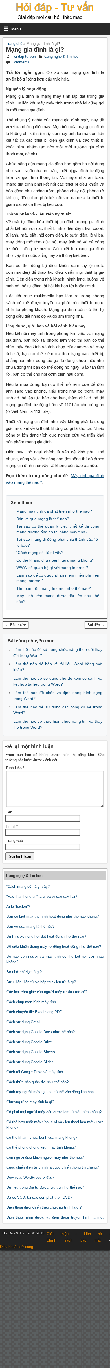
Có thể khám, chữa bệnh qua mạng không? (55, 560)
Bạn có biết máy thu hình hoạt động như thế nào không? (52, 916)
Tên (10, 812)
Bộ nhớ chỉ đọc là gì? (24, 972)
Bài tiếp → (96, 625)
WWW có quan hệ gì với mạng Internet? (52, 567)
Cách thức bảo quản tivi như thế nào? (37, 1082)
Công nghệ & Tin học (61, 56)
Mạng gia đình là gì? (35, 49)
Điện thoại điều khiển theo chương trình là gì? (44, 1207)
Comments (20, 62)
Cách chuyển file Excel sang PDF (34, 1012)
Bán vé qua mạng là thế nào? (42, 519)
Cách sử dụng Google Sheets (30, 1052)
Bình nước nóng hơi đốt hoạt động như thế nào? (46, 936)
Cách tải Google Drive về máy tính (34, 1072)
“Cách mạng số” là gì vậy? (39, 552)
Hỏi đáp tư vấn (24, 56)
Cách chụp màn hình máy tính (31, 1002)
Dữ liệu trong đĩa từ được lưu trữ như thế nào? (45, 1187)
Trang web (14, 840)
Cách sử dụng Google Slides (30, 1062)
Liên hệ (93, 1234)
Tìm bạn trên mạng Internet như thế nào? (53, 588)
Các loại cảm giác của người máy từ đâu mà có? (46, 992)
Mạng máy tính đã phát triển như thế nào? (54, 511)
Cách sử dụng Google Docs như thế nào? (40, 1032)
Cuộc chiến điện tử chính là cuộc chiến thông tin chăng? (52, 1167)
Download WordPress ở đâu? (30, 1177)
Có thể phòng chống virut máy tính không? (41, 1147)
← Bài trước (15, 625)
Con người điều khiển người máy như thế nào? (45, 1157)
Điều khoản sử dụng (16, 1247)
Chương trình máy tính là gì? (30, 1102)
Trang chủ (14, 43)
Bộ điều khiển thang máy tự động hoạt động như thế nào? (53, 946)
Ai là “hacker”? (18, 906)
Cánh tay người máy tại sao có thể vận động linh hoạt (50, 1092)
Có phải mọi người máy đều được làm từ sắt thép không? (54, 1112)
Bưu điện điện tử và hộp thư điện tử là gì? (41, 982)
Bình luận (15, 768)
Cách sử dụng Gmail (23, 1022)
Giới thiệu (58, 1234)
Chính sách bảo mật (74, 1240)
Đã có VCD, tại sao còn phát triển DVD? (39, 1197)
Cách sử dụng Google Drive (29, 1042)
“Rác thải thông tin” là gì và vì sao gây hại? (41, 896)
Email (12, 826)
